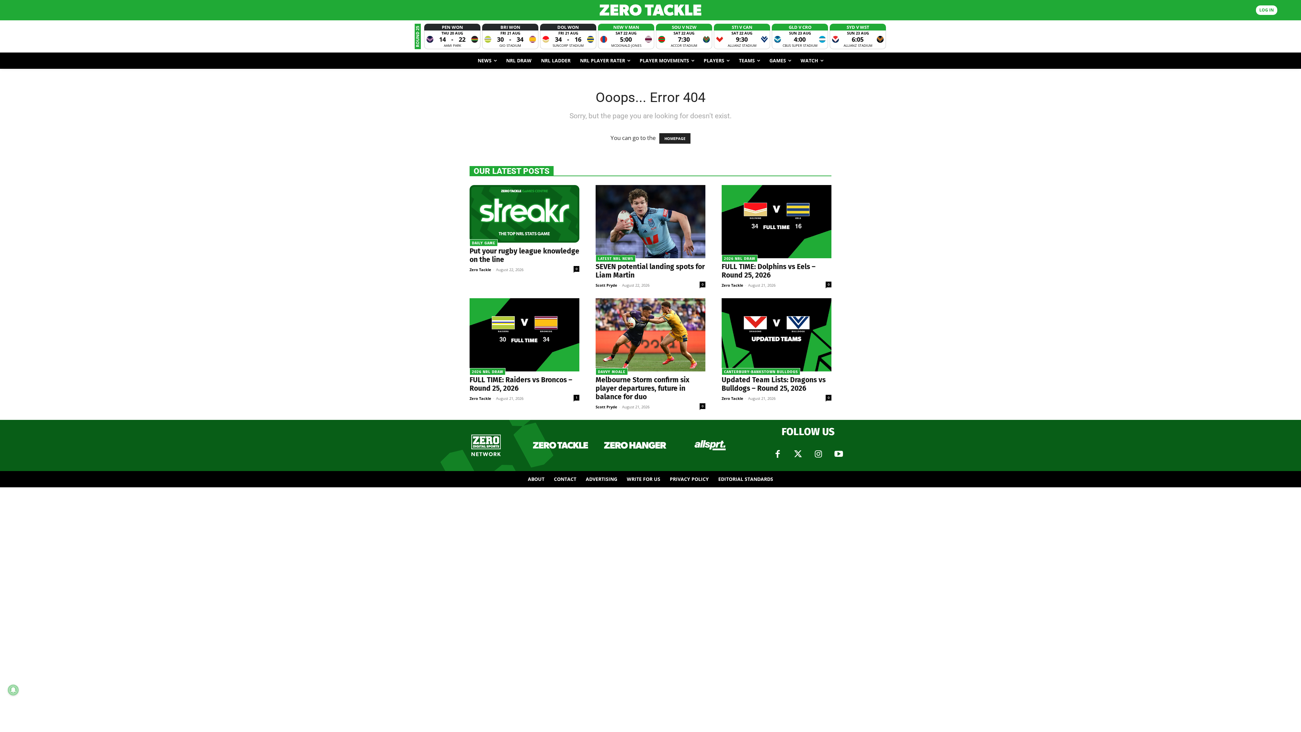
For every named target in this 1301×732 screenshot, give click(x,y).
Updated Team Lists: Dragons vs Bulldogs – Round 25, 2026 (774, 384)
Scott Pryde (606, 285)
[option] (452, 36)
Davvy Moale (611, 372)
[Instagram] (818, 454)
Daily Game (483, 243)
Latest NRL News (615, 259)
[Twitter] (797, 454)
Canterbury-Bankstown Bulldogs (761, 372)
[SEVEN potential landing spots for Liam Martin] (650, 221)
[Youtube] (838, 454)
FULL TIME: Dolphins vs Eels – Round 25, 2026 (768, 271)
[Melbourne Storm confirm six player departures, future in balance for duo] (650, 334)
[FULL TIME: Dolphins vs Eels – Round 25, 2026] (776, 221)
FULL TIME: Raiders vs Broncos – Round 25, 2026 (521, 384)
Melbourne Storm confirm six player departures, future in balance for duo (642, 388)
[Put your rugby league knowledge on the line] (524, 214)
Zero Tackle (480, 269)
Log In (1266, 10)
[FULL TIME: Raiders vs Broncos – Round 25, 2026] (524, 334)
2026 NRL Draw (739, 259)
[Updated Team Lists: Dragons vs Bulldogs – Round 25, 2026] (776, 334)
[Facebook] (777, 454)
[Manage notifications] (13, 690)
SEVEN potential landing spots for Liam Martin (650, 271)
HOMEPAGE (674, 138)
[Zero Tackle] (650, 10)
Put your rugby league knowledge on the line (524, 255)
